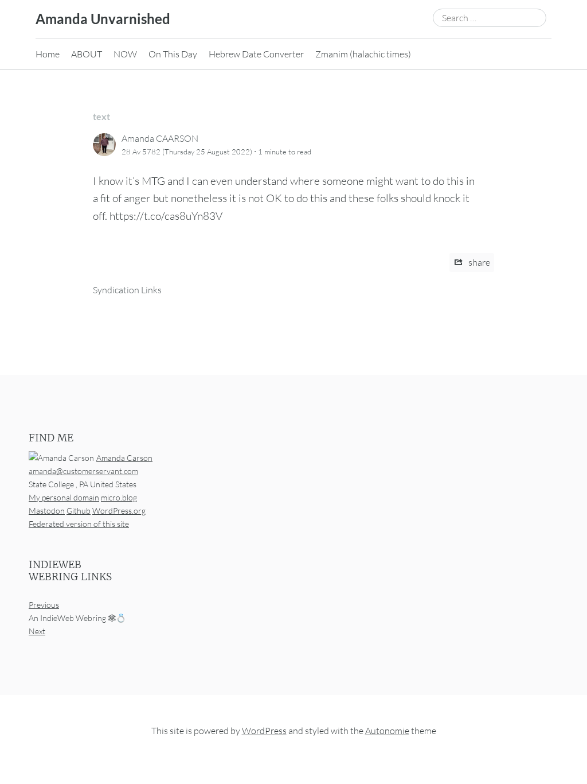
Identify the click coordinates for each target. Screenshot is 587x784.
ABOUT (86, 54)
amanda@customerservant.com (83, 470)
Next (37, 631)
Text (101, 116)
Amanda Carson (124, 457)
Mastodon (47, 510)
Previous (44, 605)
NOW (125, 54)
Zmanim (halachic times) (363, 54)
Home (48, 54)
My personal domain (64, 497)
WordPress (264, 730)
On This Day (172, 54)
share (478, 262)
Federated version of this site (79, 524)
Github (78, 510)
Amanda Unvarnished (103, 18)
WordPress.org (119, 510)
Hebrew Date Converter (256, 54)
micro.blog (119, 497)
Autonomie (387, 730)
